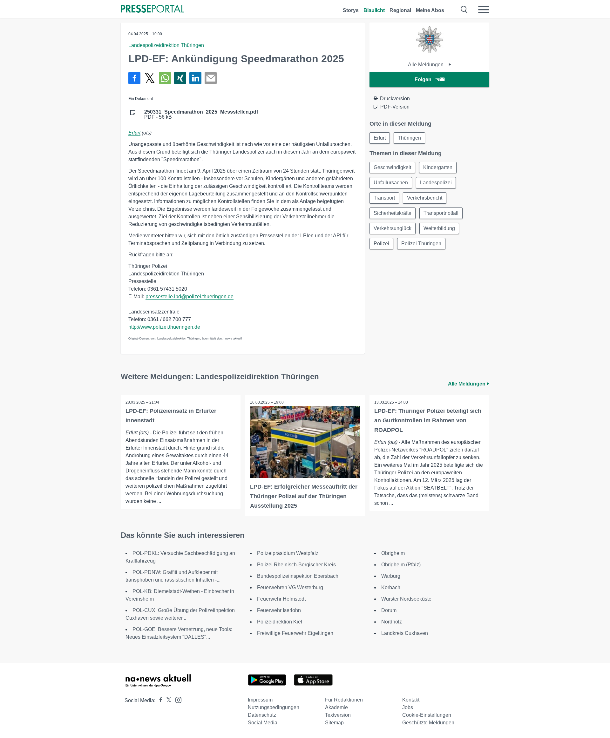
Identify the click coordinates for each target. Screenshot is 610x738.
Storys (351, 10)
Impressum (260, 699)
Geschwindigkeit (392, 167)
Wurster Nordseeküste (406, 599)
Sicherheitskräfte (392, 213)
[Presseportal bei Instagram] (176, 699)
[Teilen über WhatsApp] (165, 78)
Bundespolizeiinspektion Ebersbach (297, 576)
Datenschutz (262, 715)
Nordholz (391, 621)
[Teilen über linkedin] (195, 78)
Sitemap (334, 722)
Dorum (388, 610)
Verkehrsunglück (392, 228)
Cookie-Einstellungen (426, 715)
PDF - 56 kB (201, 114)
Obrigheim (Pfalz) (401, 564)
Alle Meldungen (426, 64)
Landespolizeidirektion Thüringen (166, 45)
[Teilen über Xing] (180, 78)
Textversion (338, 715)
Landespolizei (436, 182)
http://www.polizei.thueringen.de (164, 327)
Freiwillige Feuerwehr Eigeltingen (295, 633)
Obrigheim (393, 553)
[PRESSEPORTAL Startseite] (152, 9)
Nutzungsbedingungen (273, 707)
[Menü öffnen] (483, 9)
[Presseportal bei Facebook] (158, 700)
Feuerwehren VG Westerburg (290, 587)
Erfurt (134, 132)
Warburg (390, 576)
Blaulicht (374, 10)
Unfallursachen (391, 182)
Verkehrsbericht (424, 198)
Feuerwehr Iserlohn (279, 610)
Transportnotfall (441, 213)
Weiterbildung (439, 228)
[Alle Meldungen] (429, 51)
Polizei (381, 243)
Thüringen (409, 138)
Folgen (423, 79)
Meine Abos (430, 10)
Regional (400, 10)
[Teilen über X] (150, 78)
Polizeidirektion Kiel (279, 621)
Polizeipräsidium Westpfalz (287, 553)
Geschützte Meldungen (428, 722)
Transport (384, 198)
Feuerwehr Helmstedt (281, 599)
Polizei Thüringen (421, 243)
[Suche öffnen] (464, 9)
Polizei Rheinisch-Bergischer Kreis (296, 564)
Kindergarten (437, 167)
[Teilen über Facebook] (134, 78)
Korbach (390, 587)
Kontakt (410, 699)
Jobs (407, 707)
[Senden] (211, 78)
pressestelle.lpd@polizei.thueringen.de (190, 296)
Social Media (262, 722)
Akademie (336, 707)
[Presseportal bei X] (167, 700)
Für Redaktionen (344, 699)
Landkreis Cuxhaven (404, 633)
